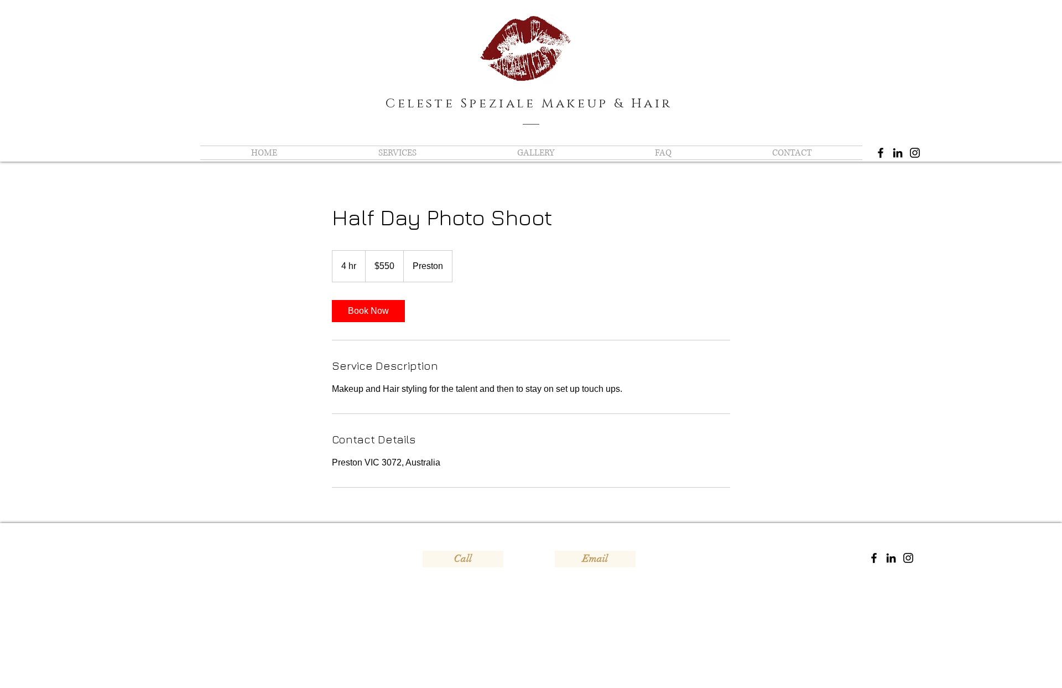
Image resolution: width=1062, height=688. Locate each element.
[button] (397, 152)
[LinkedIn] (897, 152)
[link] (368, 311)
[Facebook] (880, 152)
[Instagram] (915, 152)
